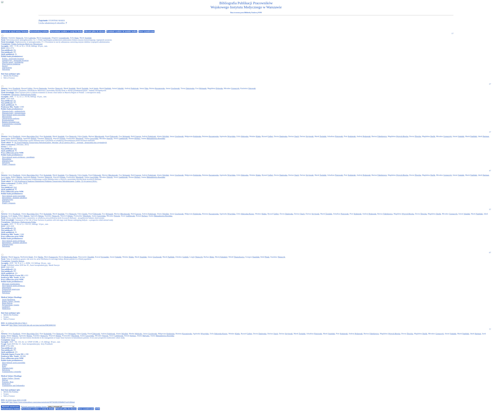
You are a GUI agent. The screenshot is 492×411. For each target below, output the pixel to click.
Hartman (486, 136)
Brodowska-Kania (70, 257)
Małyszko (145, 336)
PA (15, 50)
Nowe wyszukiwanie (146, 31)
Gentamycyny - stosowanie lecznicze (15, 60)
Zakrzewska (190, 88)
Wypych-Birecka (402, 136)
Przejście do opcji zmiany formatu (14, 31)
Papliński (107, 88)
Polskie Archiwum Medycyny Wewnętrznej (27, 44)
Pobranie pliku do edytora (94, 31)
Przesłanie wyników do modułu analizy (122, 31)
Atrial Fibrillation (8, 300)
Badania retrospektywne (10, 122)
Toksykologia (7, 68)
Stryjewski (310, 136)
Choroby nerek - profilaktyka (12, 62)
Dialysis (5, 380)
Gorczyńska (94, 138)
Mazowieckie (7, 117)
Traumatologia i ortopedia (11, 124)
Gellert (29, 88)
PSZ (15, 149)
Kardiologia (6, 291)
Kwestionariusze (8, 120)
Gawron (138, 136)
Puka (146, 88)
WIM (97, 409)
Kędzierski (352, 136)
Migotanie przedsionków (11, 284)
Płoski (267, 257)
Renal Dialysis (7, 303)
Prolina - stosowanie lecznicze (13, 59)
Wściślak (165, 136)
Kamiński (256, 257)
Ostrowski (252, 88)
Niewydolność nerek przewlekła (13, 115)
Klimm (62, 138)
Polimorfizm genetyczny (11, 289)
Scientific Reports (17, 261)
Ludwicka (32, 38)
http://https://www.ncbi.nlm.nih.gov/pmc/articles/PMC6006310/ (32, 325)
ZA (15, 269)
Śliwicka (418, 136)
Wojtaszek (202, 88)
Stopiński (88, 38)
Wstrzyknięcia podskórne (11, 64)
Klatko (258, 136)
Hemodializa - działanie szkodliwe (14, 198)
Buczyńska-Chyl (33, 136)
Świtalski (85, 88)
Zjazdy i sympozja (8, 164)
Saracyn (16, 257)
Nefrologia (6, 69)
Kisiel (31, 257)
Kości (4, 366)
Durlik (432, 136)
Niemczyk (19, 38)
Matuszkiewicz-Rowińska (156, 138)
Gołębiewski (123, 138)
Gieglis (84, 136)
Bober (212, 257)
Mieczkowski (99, 136)
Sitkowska (244, 136)
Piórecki (110, 138)
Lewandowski (64, 38)
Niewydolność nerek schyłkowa (13, 241)
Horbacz (137, 138)
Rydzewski (367, 136)
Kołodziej (223, 257)
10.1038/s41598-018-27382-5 (16, 323)
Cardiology (6, 307)
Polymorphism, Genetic (10, 305)
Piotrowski (339, 136)
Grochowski (175, 88)
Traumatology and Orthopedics (13, 385)
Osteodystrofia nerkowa (10, 118)
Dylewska (219, 88)
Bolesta (33, 138)
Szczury (5, 66)
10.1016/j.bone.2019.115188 (16, 400)
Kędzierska (197, 136)
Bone (13, 340)
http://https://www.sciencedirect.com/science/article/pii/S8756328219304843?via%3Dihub (42, 402)
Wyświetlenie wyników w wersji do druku (66, 31)
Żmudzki (91, 257)
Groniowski (46, 38)
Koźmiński (48, 136)
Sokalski (120, 88)
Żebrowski (114, 136)
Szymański (105, 257)
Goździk (185, 257)
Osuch (296, 136)
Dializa (4, 364)
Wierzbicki (79, 138)
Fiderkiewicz (382, 136)
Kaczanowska (160, 88)
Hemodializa (6, 159)
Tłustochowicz (239, 257)
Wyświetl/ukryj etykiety (39, 31)
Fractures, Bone (7, 382)
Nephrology (6, 309)
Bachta (40, 257)
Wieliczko (138, 334)
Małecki (19, 138)
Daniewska (43, 88)
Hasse (76, 38)
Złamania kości (7, 161)
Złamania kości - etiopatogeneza (13, 113)
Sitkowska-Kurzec (247, 214)
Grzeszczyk (235, 88)
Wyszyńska (231, 136)
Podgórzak (135, 88)
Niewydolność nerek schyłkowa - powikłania (18, 157)
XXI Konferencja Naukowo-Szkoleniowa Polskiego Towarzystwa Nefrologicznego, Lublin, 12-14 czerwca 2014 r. (55, 181)
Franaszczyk (53, 257)
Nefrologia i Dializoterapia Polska (23, 95)
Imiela (96, 88)
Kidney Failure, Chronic (11, 301)
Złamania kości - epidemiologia (13, 111)
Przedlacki (16, 88)
